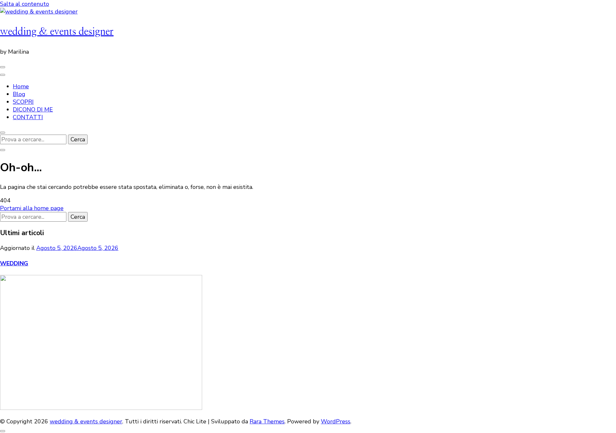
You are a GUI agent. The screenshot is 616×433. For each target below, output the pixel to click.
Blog (19, 94)
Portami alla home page (32, 208)
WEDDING (14, 263)
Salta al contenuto (24, 4)
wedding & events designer (57, 32)
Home (21, 86)
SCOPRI (23, 102)
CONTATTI (28, 117)
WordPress (335, 421)
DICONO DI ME (33, 109)
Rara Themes (267, 421)
